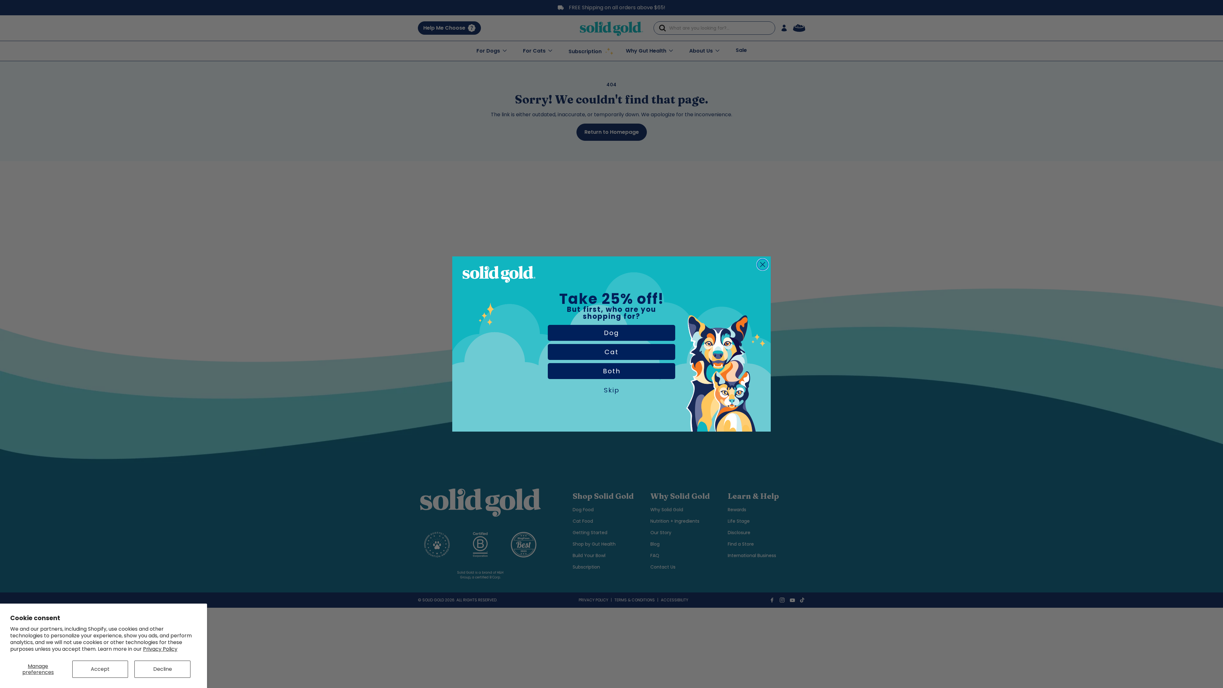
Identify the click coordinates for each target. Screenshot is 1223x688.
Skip (611, 390)
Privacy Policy (160, 649)
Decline (162, 669)
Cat (611, 352)
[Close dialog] (762, 264)
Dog (611, 332)
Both (611, 371)
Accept (100, 669)
